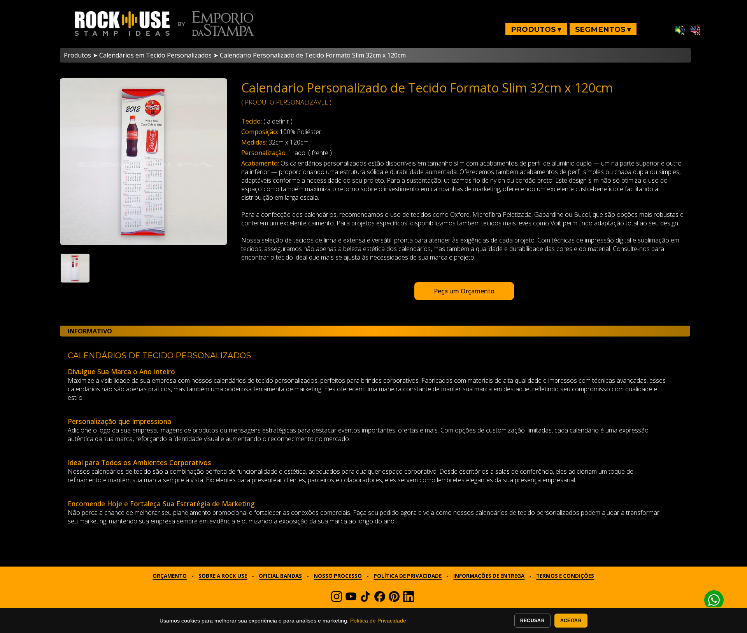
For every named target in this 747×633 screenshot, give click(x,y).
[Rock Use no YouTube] (350, 599)
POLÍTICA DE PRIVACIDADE (408, 575)
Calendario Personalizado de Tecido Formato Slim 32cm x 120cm (313, 55)
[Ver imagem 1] (75, 268)
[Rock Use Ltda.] (379, 599)
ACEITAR (571, 620)
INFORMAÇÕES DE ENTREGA (488, 575)
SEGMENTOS (603, 29)
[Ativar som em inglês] (695, 30)
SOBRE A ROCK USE (222, 575)
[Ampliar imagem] (143, 161)
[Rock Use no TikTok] (365, 599)
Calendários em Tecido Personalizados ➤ (158, 55)
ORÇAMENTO (170, 575)
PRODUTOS (536, 29)
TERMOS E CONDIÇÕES (565, 575)
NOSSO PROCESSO (338, 575)
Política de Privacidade (378, 620)
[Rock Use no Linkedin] (408, 599)
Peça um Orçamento (464, 291)
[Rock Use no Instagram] (336, 599)
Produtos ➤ (81, 55)
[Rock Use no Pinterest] (394, 599)
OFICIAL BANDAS (280, 575)
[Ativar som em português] (680, 30)
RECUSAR (532, 620)
